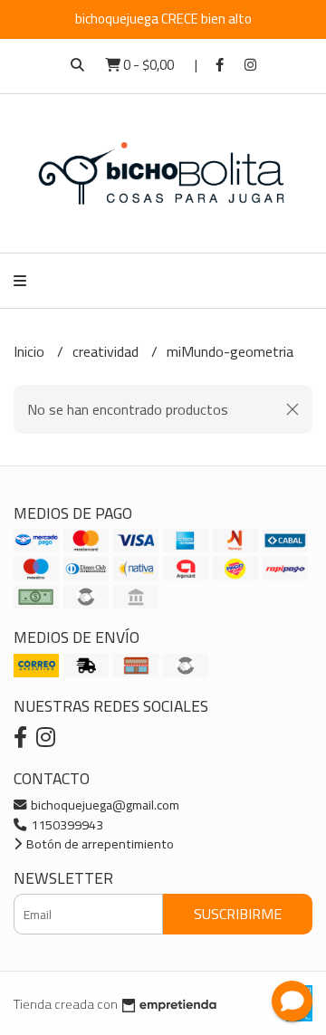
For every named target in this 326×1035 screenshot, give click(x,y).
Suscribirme (238, 913)
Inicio (31, 351)
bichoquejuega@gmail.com (103, 804)
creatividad (107, 351)
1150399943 (65, 824)
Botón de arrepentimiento (99, 843)
